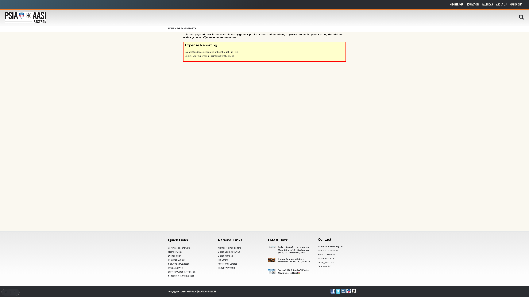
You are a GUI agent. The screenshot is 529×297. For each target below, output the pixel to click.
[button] (521, 17)
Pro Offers (223, 259)
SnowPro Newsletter (178, 263)
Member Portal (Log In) (229, 247)
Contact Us (324, 266)
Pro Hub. (234, 51)
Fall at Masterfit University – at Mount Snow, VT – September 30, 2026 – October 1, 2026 (294, 250)
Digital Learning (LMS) (229, 251)
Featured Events (176, 259)
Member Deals (175, 251)
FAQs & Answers (175, 267)
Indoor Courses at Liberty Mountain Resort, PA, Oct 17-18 (294, 260)
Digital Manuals (225, 255)
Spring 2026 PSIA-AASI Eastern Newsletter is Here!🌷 (294, 271)
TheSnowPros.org (226, 267)
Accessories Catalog (227, 263)
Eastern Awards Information (181, 271)
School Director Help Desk (181, 275)
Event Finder (174, 255)
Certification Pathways (179, 247)
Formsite (214, 55)
